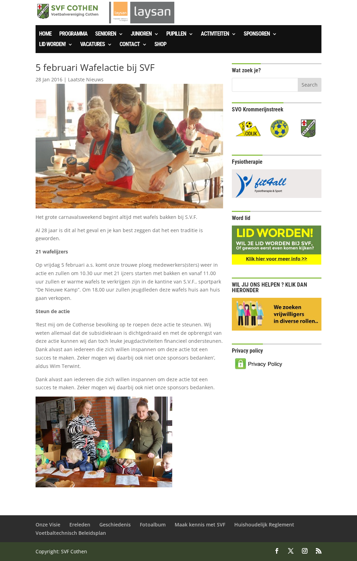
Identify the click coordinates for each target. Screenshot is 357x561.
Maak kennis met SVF (200, 524)
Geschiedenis (115, 524)
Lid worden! (52, 44)
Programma (73, 34)
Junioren (141, 34)
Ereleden (79, 524)
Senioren (105, 34)
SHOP (160, 44)
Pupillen (176, 34)
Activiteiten (215, 34)
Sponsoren (257, 34)
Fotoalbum (153, 524)
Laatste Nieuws (86, 79)
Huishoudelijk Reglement (264, 524)
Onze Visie (48, 524)
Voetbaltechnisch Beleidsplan (71, 533)
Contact (130, 44)
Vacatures (92, 44)
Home (45, 34)
